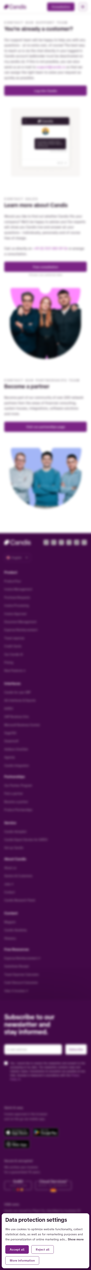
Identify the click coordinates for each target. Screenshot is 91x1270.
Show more (76, 1239)
